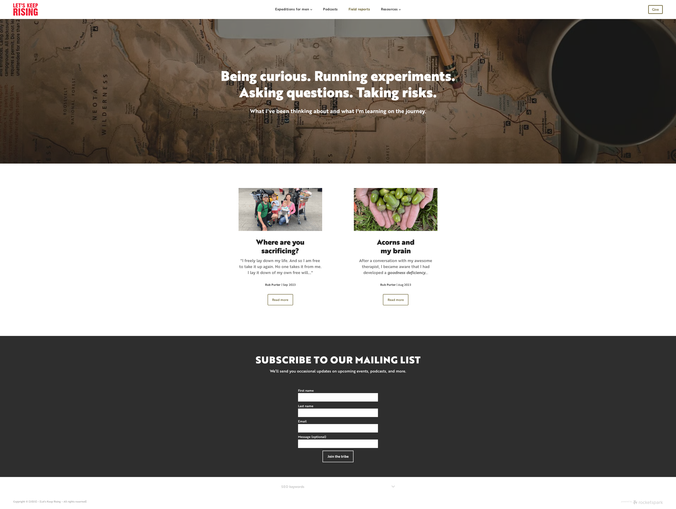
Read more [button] (280, 299)
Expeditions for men (292, 9)
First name (306, 390)
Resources (390, 9)
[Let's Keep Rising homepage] (78, 9)
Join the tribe (338, 456)
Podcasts (330, 9)
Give (655, 9)
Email (302, 421)
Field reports (359, 9)
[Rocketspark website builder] (642, 502)
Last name (305, 406)
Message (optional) (312, 436)
